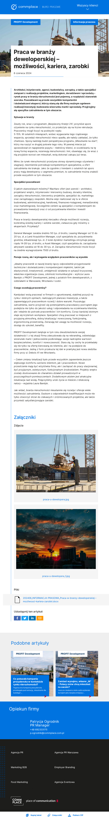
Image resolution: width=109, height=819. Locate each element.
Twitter (24, 618)
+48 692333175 (38, 729)
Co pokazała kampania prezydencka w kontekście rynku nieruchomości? (28, 681)
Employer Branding (64, 767)
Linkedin (32, 618)
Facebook (17, 618)
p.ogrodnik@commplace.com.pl (47, 733)
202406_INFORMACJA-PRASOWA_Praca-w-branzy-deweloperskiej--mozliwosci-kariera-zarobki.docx (60, 600)
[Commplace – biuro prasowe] (36, 7)
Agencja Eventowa (64, 782)
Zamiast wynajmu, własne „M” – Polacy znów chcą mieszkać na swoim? (74, 684)
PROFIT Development (26, 21)
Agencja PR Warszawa (66, 752)
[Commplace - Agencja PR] (34, 801)
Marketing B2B (19, 767)
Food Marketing (19, 782)
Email (39, 618)
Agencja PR (17, 752)
